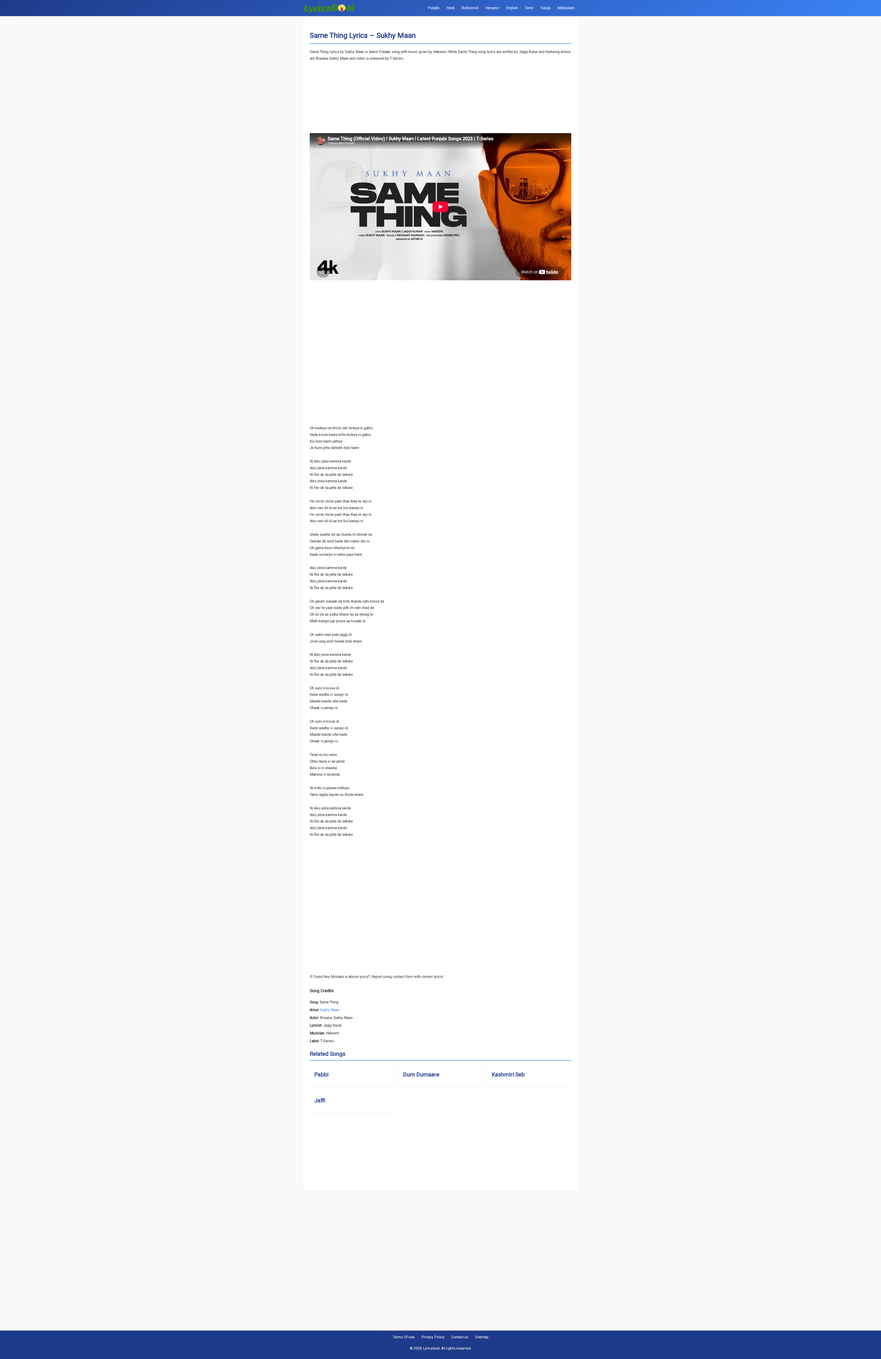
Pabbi (321, 1074)
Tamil (529, 8)
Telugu (545, 8)
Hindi (450, 8)
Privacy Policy (432, 1337)
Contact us (459, 1337)
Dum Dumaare (421, 1074)
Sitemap (481, 1337)
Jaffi (319, 1100)
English (512, 8)
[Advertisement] (440, 94)
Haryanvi (492, 8)
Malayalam (566, 8)
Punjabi (434, 8)
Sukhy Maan (329, 1010)
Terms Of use (404, 1337)
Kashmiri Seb (508, 1074)
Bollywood (470, 8)
